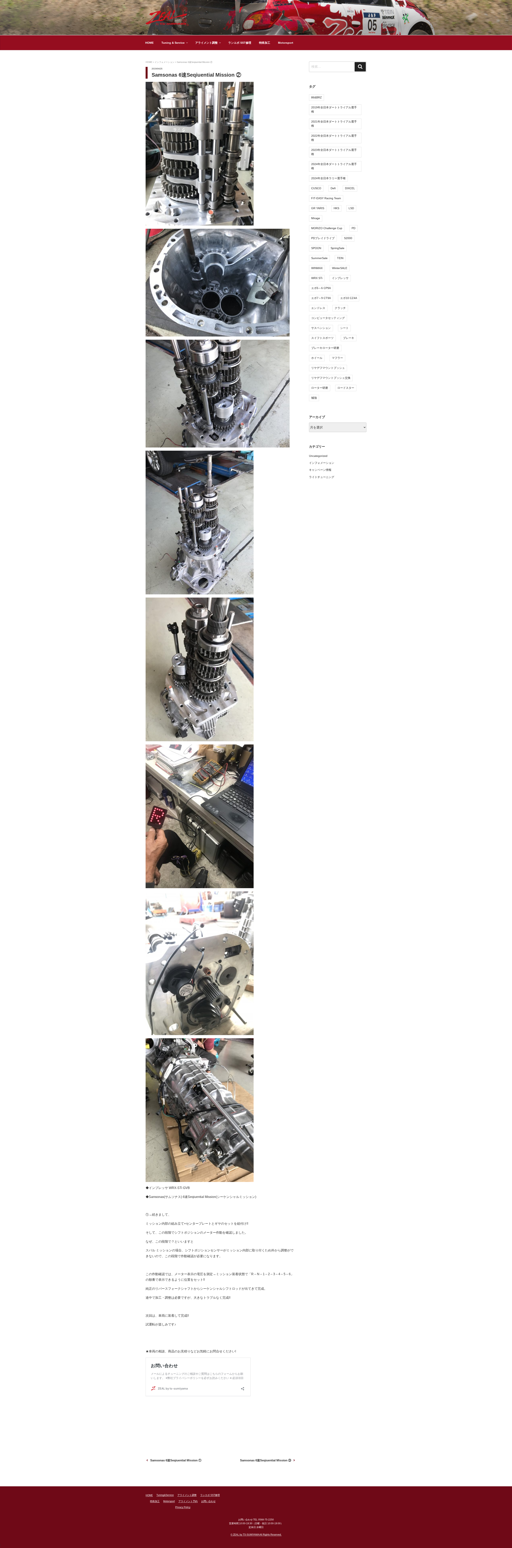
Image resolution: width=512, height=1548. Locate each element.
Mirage (315, 218)
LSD (351, 208)
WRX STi (316, 278)
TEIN (340, 258)
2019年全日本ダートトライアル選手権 (334, 109)
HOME (149, 42)
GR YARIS (317, 208)
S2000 (348, 238)
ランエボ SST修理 (239, 42)
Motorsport (285, 42)
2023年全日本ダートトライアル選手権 (334, 152)
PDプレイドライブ (323, 238)
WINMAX (317, 268)
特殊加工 (264, 42)
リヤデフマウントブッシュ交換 (330, 377)
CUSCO (316, 188)
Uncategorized (318, 455)
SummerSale (319, 258)
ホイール (316, 357)
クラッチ (340, 308)
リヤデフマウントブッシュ (328, 367)
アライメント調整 (206, 42)
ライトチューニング (321, 477)
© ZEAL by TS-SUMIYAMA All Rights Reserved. (256, 1534)
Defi (333, 188)
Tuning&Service (165, 1495)
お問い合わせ (208, 1501)
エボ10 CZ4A (348, 298)
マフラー (337, 357)
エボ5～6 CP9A (321, 288)
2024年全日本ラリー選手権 (328, 178)
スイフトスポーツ (322, 337)
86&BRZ (316, 97)
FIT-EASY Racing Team (326, 198)
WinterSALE (339, 268)
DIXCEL (350, 188)
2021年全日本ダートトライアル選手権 (334, 123)
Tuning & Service (173, 42)
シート (344, 328)
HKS (336, 208)
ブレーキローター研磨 (325, 347)
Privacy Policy (182, 1507)
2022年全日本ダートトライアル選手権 (334, 138)
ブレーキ (348, 337)
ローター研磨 (319, 387)
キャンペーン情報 (320, 469)
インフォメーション (321, 462)
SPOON (316, 248)
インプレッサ (340, 278)
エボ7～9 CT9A (321, 298)
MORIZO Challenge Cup (326, 228)
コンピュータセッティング (328, 318)
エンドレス (318, 308)
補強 (314, 397)
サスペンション (321, 328)
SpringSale (337, 248)
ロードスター (345, 387)
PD (353, 228)
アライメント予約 (188, 1501)
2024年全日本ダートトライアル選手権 (334, 166)
